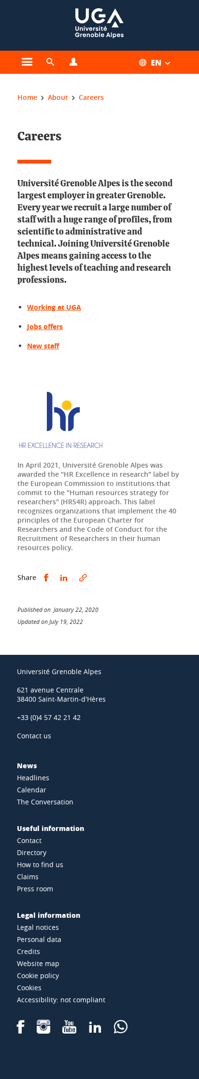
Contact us (34, 735)
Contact (29, 840)
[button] (50, 62)
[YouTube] (69, 1030)
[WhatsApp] (121, 1030)
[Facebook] (21, 1030)
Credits (28, 951)
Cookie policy (38, 975)
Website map (38, 963)
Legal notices (38, 927)
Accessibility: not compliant (61, 999)
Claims (28, 876)
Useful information (50, 828)
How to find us (40, 864)
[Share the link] (83, 577)
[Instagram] (43, 1030)
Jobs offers (45, 326)
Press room (35, 888)
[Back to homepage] (99, 25)
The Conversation (45, 801)
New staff (43, 345)
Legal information (48, 915)
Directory (31, 852)
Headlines (33, 777)
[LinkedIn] (95, 1030)
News (27, 765)
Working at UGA (54, 307)
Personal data (39, 939)
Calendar (31, 789)
